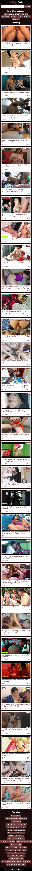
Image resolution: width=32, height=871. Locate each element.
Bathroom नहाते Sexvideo (16, 833)
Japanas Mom (16, 821)
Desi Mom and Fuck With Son (16, 827)
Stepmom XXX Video (16, 859)
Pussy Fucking (9, 14)
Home (5, 869)
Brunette (14, 16)
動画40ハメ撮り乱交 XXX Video (16, 850)
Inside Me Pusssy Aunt (23, 841)
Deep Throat (19, 14)
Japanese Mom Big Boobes (16, 864)
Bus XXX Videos (16, 844)
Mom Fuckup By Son (8, 841)
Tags (10, 869)
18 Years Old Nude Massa (16, 830)
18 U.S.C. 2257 (24, 869)
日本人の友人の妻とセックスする (16, 847)
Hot (26, 14)
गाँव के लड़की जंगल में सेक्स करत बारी (16, 824)
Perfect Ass (6, 16)
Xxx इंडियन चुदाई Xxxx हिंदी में (16, 838)
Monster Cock (16, 816)
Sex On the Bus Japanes (16, 856)
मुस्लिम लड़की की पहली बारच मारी (16, 853)
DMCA (15, 869)
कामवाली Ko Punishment (16, 836)
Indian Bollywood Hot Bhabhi (12, 861)
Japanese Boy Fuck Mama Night (16, 819)
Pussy (20, 16)
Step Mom (26, 861)
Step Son (27, 16)
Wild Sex (16, 19)
